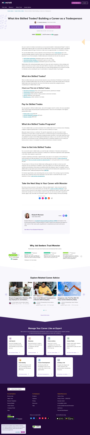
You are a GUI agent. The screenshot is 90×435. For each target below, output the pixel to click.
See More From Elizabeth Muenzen (33, 229)
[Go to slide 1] (43, 310)
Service (25, 95)
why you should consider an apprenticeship (39, 160)
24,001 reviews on (11, 418)
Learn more (17, 432)
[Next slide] (84, 294)
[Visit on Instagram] (43, 198)
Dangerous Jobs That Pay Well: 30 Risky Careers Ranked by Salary (68, 299)
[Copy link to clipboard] (52, 198)
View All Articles (45, 315)
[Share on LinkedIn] (46, 198)
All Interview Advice (23, 374)
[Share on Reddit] (49, 198)
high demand (58, 52)
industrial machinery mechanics (31, 61)
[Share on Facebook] (40, 198)
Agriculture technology (29, 90)
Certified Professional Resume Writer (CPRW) (46, 220)
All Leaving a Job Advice (62, 374)
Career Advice (10, 11)
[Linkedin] (66, 216)
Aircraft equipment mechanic (30, 115)
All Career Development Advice (44, 374)
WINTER (46, 170)
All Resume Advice (32, 352)
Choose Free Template (53, 27)
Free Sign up (76, 2)
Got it (23, 432)
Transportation (27, 93)
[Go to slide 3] (46, 310)
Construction (26, 92)
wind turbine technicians (29, 58)
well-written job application (38, 176)
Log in (84, 2)
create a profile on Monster (57, 188)
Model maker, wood (28, 113)
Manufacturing (27, 97)
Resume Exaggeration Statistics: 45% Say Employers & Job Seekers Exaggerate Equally (20, 299)
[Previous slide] (6, 294)
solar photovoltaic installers (30, 60)
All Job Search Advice (13, 352)
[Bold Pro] (64, 216)
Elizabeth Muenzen (43, 22)
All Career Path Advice (71, 352)
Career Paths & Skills (19, 11)
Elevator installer (27, 117)
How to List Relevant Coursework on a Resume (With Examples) (44, 299)
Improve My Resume (36, 27)
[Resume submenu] (13, 7)
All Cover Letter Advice (52, 352)
